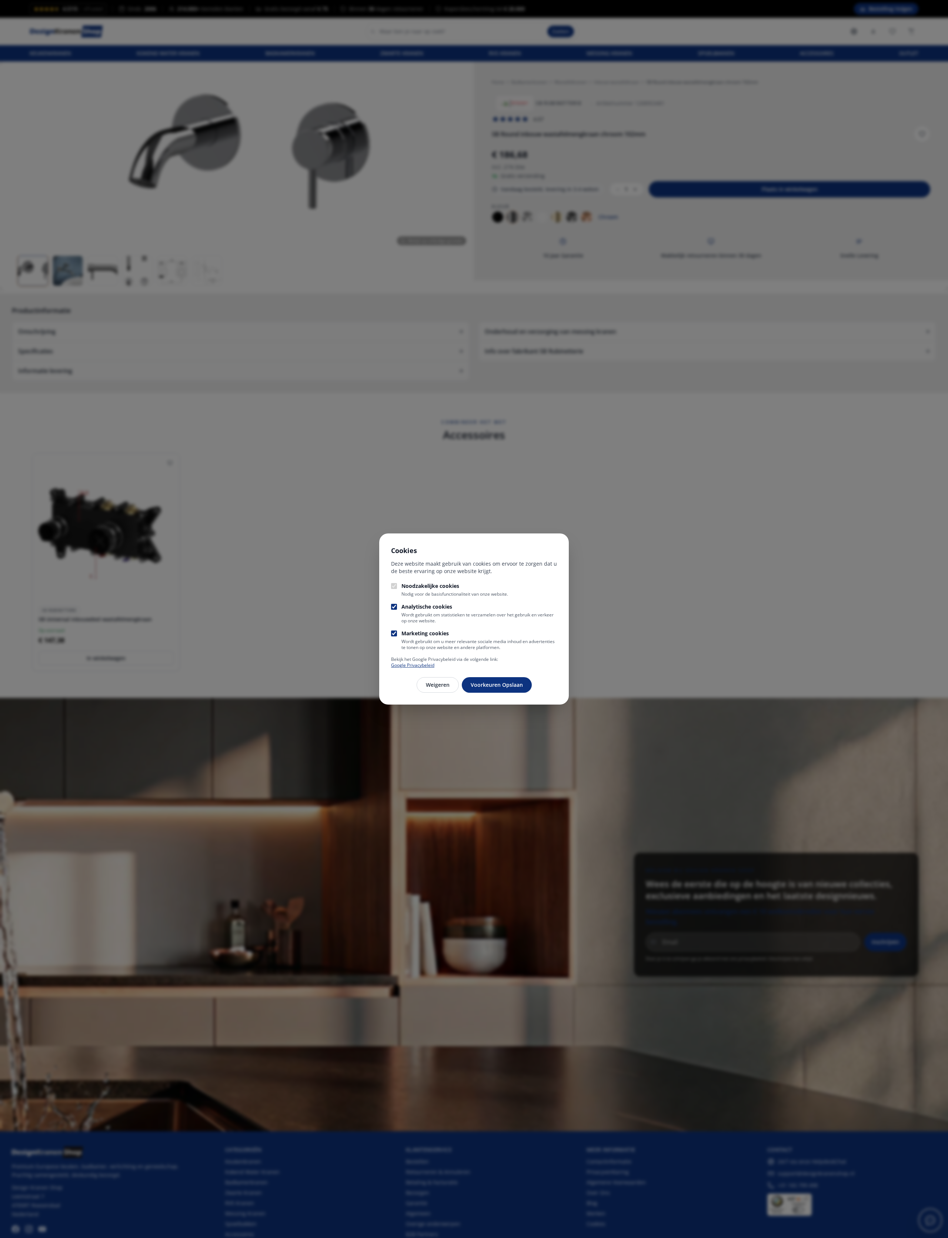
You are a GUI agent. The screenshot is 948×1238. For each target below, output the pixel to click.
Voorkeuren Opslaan (497, 684)
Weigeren (438, 684)
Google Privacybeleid (412, 665)
